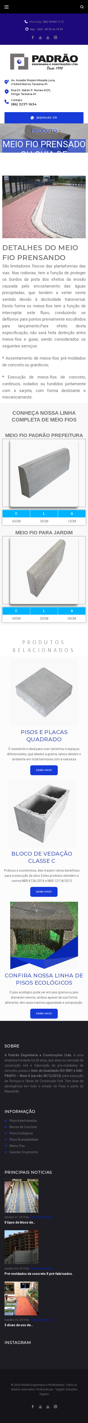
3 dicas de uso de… (19, 1325)
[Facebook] (32, 37)
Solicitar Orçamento (23, 1152)
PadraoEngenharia (41, 1217)
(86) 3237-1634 (24, 104)
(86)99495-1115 (46, 117)
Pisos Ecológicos (21, 1133)
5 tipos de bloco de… (20, 1222)
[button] (44, 770)
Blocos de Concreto (23, 1127)
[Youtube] (47, 37)
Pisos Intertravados (23, 1120)
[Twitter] (40, 37)
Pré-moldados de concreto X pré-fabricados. (39, 1274)
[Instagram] (55, 37)
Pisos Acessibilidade (23, 1139)
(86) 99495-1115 (53, 21)
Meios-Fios (17, 1146)
